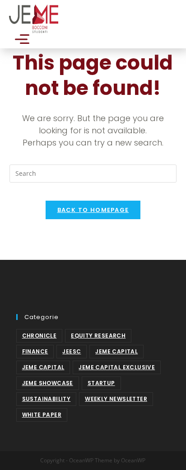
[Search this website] (93, 173)
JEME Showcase (47, 383)
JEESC (71, 351)
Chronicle (39, 335)
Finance (35, 351)
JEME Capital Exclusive (117, 367)
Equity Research (98, 335)
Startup (101, 383)
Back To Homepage (93, 210)
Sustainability (46, 399)
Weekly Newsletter (116, 399)
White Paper (41, 414)
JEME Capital (116, 351)
